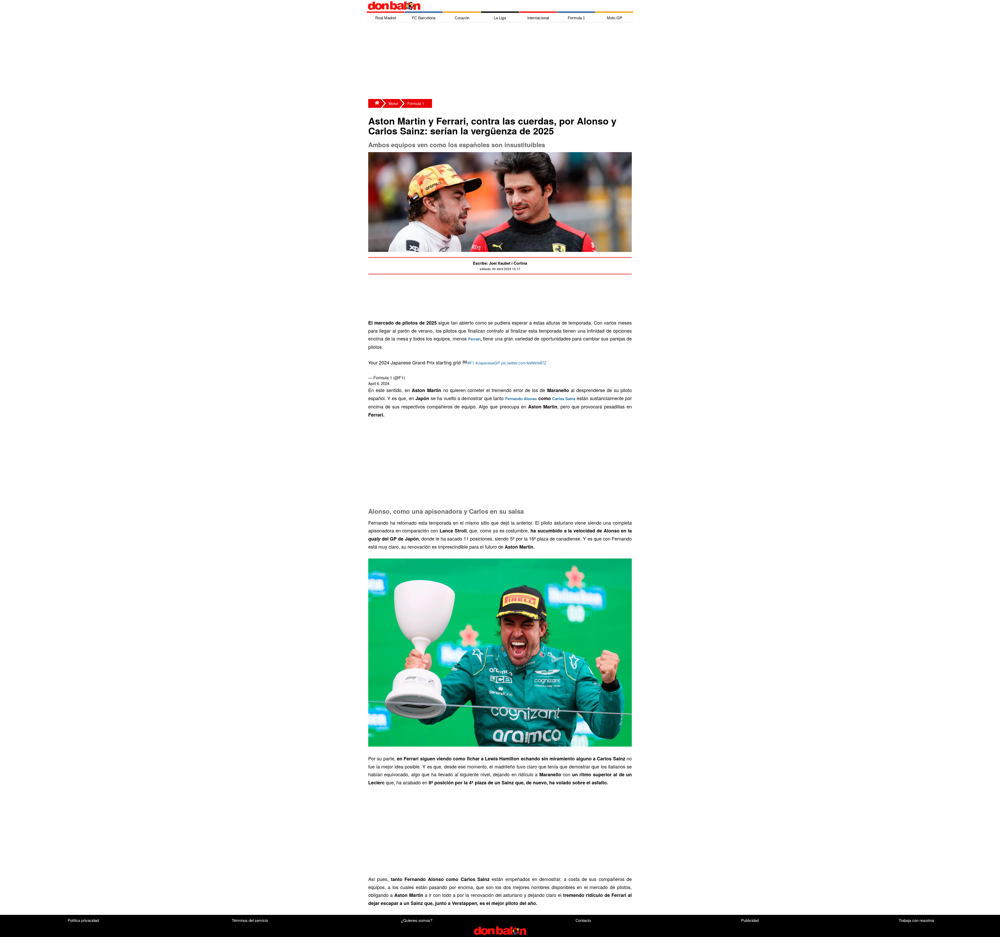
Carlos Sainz (563, 398)
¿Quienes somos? (416, 920)
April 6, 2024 (378, 383)
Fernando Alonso (521, 398)
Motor (393, 103)
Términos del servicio (250, 920)
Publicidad (750, 920)
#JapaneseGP (488, 362)
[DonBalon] (374, 103)
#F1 (471, 362)
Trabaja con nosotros (916, 920)
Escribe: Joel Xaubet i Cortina (500, 263)
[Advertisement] (501, 61)
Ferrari (474, 339)
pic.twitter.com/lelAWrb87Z (523, 362)
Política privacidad (83, 920)
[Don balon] (494, 6)
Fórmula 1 (415, 103)
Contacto (583, 920)
